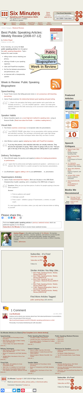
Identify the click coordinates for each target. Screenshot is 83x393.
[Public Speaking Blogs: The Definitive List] (72, 129)
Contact (48, 15)
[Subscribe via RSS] (45, 261)
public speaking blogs (37, 299)
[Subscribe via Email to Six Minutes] (77, 14)
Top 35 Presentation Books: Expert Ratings (68, 355)
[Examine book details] (73, 220)
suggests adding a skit (21, 172)
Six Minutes (25, 13)
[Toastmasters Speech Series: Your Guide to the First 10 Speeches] (72, 139)
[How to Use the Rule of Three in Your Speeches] (72, 119)
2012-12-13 (60, 337)
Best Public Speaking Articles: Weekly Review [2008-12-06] (45, 284)
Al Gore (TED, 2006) (74, 175)
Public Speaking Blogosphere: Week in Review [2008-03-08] (45, 288)
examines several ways (19, 128)
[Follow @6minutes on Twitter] (80, 17)
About (48, 14)
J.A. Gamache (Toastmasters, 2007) (74, 164)
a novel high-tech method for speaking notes (36, 118)
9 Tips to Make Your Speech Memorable (13, 343)
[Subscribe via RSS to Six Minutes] (80, 14)
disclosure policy (42, 382)
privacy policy (30, 382)
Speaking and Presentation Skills (24, 17)
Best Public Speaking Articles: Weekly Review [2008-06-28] (45, 291)
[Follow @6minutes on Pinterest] (77, 21)
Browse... (4, 23)
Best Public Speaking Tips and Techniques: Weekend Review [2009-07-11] (45, 280)
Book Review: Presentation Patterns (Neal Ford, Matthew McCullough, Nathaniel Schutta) (15, 369)
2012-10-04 (60, 341)
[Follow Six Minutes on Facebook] (77, 17)
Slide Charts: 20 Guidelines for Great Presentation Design (12, 364)
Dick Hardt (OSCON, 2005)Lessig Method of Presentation (74, 183)
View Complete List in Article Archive (35, 332)
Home (48, 12)
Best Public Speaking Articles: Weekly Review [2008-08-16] (45, 276)
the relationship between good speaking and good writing (37, 99)
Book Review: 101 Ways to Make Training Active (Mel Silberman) (14, 341)
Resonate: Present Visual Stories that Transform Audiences (76, 198)
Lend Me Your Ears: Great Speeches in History (42, 339)
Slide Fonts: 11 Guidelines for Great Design (14, 367)
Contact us (26, 385)
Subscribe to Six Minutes (11, 227)
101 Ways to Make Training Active (39, 337)
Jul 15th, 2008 (57, 314)
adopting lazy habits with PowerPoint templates (38, 141)
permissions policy (19, 382)
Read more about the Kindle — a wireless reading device (32, 120)
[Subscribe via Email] (45, 257)
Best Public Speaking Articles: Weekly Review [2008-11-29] (45, 273)
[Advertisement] (39, 5)
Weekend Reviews (18, 28)
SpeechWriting (13, 23)
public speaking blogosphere (12, 51)
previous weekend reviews (41, 222)
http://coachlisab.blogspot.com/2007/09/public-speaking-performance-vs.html (31, 320)
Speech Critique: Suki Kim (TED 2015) (40, 350)
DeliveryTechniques (22, 23)
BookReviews (49, 23)
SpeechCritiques (40, 23)
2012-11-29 (60, 339)
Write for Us (48, 17)
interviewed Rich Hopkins (21, 179)
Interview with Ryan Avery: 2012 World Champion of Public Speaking (67, 364)
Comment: (54, 33)
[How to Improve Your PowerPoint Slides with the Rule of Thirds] (72, 109)
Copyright (19, 378)
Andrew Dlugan (8, 40)
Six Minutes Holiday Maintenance (66, 353)
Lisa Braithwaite (14, 314)
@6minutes (22, 241)
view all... (3, 345)
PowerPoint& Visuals (31, 23)
